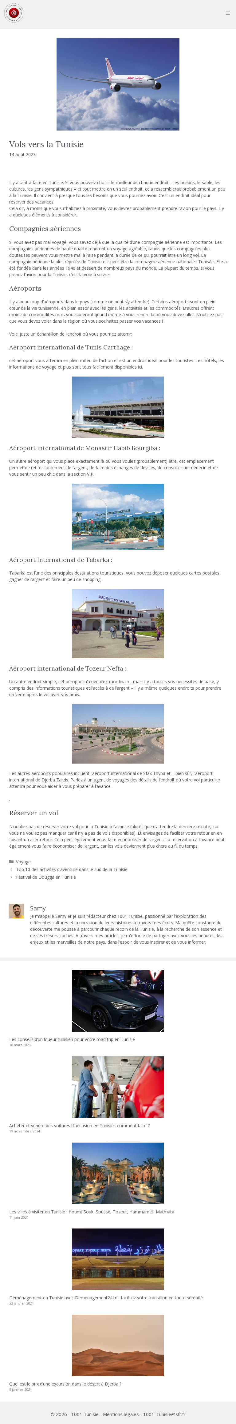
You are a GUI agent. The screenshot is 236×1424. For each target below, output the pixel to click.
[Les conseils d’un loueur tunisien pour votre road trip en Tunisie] (118, 1028)
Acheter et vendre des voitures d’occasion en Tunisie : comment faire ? (79, 1125)
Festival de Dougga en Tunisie (46, 877)
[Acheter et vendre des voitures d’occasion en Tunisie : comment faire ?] (118, 1115)
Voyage (23, 862)
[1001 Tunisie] (14, 13)
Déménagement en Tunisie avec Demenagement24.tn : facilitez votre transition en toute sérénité (106, 1298)
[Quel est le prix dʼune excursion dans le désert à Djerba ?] (118, 1373)
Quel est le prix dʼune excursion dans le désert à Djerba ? (65, 1384)
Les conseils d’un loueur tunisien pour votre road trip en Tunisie (72, 1039)
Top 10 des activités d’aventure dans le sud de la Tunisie (72, 869)
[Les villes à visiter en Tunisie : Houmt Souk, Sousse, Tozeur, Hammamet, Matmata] (118, 1201)
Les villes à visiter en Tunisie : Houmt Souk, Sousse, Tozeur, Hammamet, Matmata (91, 1212)
